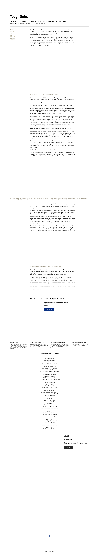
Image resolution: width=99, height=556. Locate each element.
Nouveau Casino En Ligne (49, 417)
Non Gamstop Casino (49, 358)
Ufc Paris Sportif (49, 397)
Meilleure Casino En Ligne (49, 416)
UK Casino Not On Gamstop (49, 374)
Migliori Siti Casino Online (49, 378)
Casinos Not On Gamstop (49, 366)
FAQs (37, 541)
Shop (88, 1)
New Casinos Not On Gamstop (49, 368)
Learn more (68, 447)
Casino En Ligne (49, 357)
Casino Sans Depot (49, 409)
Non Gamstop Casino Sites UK (49, 363)
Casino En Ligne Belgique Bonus (49, 414)
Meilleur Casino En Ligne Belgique (49, 392)
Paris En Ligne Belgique (49, 390)
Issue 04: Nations (62, 299)
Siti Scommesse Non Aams (49, 413)
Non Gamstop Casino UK (49, 376)
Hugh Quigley (12, 39)
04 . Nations (12, 31)
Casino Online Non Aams (49, 373)
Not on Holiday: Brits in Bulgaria (78, 342)
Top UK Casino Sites (49, 370)
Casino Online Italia (49, 386)
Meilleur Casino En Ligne (49, 382)
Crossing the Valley (14, 342)
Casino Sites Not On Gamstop (49, 362)
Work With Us (44, 541)
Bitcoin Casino (49, 384)
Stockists (16, 1)
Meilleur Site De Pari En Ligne (49, 406)
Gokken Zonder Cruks (49, 360)
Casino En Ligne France (49, 422)
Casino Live (49, 403)
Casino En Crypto (49, 424)
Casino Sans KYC (49, 401)
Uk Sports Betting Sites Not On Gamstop (49, 371)
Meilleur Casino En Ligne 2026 (49, 405)
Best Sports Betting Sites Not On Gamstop (50, 379)
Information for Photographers (53, 541)
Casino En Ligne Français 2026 (49, 421)
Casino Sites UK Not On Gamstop (50, 365)
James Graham (12, 36)
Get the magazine (49, 309)
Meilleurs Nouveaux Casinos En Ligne (49, 408)
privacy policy (28, 448)
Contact (61, 541)
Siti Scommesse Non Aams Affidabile (49, 394)
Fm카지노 (49, 398)
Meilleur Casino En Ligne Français (49, 387)
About (11, 1)
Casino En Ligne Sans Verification (49, 425)
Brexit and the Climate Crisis (37, 342)
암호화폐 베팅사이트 (49, 400)
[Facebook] (49, 536)
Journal (21, 1)
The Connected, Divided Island (57, 342)
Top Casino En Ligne (49, 411)
